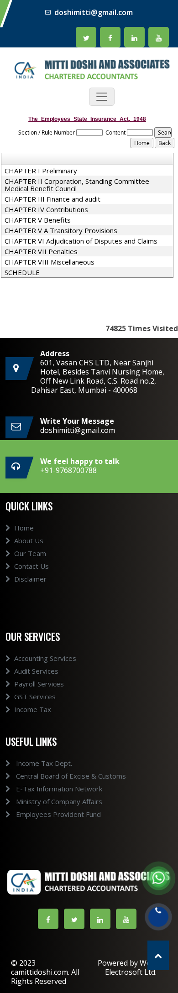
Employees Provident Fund (57, 814)
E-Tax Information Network (58, 788)
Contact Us (31, 566)
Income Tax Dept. (43, 763)
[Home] (89, 69)
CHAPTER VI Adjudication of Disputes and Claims (81, 240)
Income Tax (32, 709)
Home (24, 527)
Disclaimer (30, 578)
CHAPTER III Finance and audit (52, 199)
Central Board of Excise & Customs (70, 775)
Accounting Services (45, 658)
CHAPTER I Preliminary (41, 170)
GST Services (35, 696)
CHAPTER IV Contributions (46, 209)
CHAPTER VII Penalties (41, 251)
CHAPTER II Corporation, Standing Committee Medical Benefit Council (77, 184)
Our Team (30, 553)
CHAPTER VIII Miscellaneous (49, 261)
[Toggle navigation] (102, 97)
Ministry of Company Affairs (58, 801)
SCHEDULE (22, 272)
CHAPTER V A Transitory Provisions (61, 230)
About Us (28, 540)
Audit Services (36, 671)
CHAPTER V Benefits (38, 220)
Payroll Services (39, 683)
